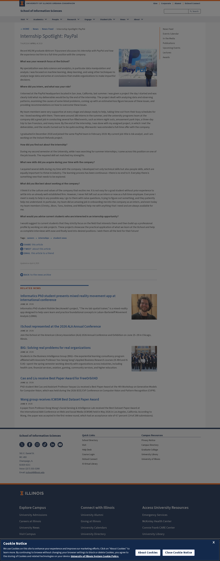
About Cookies (148, 552)
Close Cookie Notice (178, 552)
